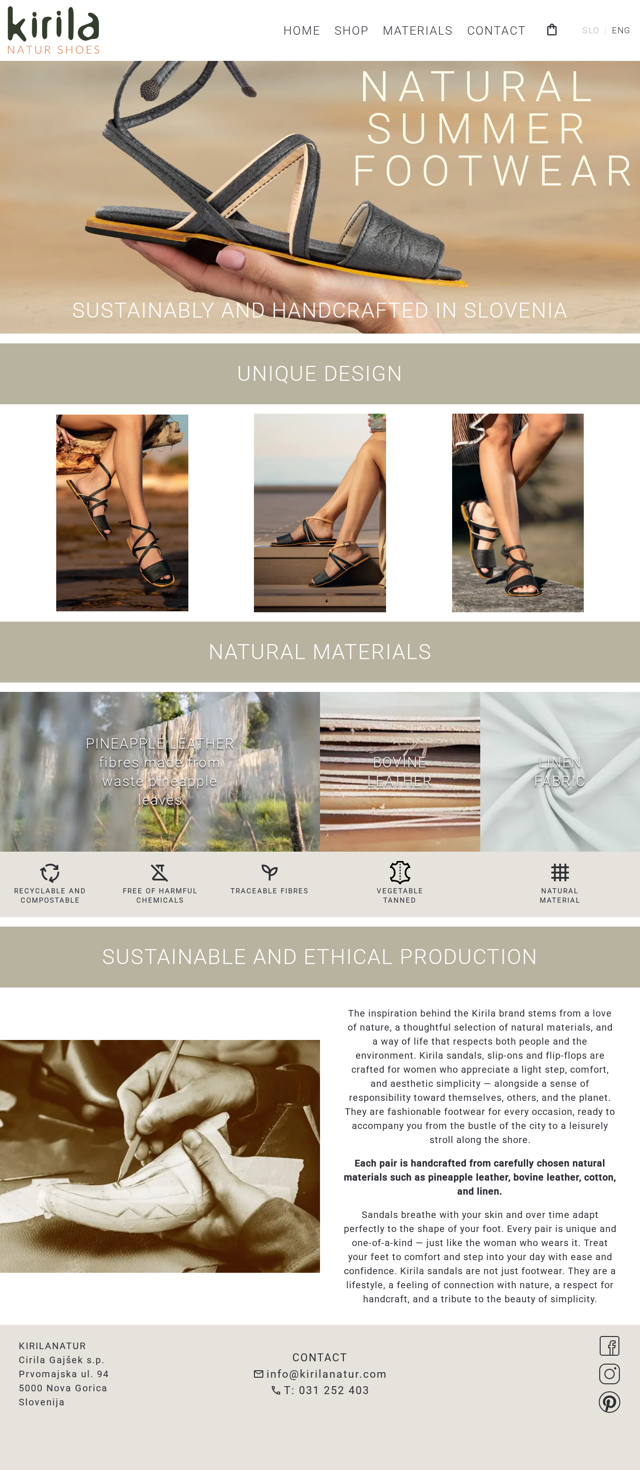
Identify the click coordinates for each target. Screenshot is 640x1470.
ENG (621, 30)
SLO (591, 30)
